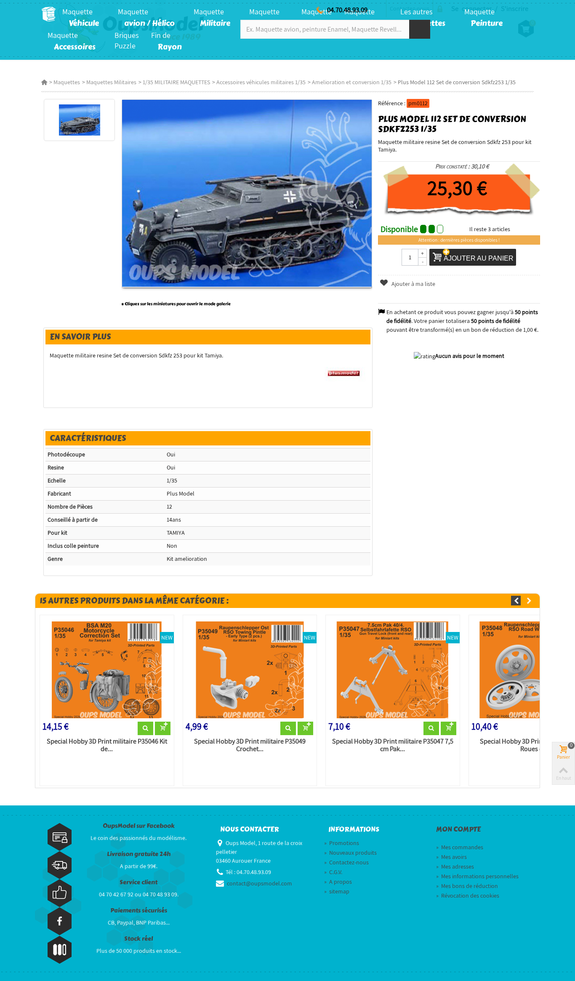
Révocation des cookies (467, 895)
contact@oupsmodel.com (259, 883)
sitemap (336, 891)
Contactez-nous (346, 862)
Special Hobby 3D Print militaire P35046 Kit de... (107, 745)
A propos (338, 881)
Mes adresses (455, 866)
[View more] (145, 728)
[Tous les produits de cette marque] (344, 372)
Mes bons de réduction (467, 886)
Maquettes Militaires (111, 82)
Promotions (341, 843)
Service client (138, 882)
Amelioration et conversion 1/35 (351, 82)
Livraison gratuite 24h (138, 854)
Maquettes (66, 82)
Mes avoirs (451, 857)
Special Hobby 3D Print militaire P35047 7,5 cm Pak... (392, 745)
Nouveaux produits (350, 852)
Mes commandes (459, 847)
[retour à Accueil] (44, 82)
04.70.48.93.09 (347, 9)
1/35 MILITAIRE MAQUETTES (176, 82)
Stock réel (138, 938)
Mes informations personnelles (477, 876)
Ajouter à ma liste (412, 284)
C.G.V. (333, 872)
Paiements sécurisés (138, 910)
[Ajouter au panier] (162, 728)
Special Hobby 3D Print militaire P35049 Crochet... (250, 745)
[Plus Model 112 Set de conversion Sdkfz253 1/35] (79, 120)
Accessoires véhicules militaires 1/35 (261, 82)
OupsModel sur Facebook (139, 825)
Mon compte (458, 829)
